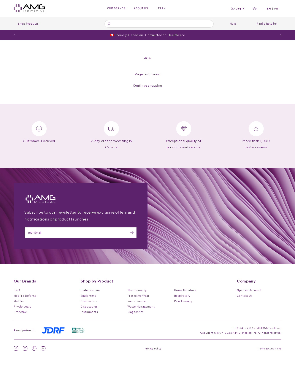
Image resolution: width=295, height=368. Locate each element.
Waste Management (141, 306)
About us (141, 8)
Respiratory (182, 296)
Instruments (89, 312)
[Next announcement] (281, 35)
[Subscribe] (132, 232)
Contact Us (244, 296)
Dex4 (17, 290)
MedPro (19, 301)
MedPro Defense (25, 296)
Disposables (89, 306)
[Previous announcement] (14, 35)
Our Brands (116, 8)
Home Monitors (185, 290)
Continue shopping (147, 85)
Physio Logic (22, 306)
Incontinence (136, 301)
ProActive (20, 312)
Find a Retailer (267, 23)
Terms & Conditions (269, 348)
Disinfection (89, 301)
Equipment (88, 296)
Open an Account (249, 290)
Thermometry (137, 290)
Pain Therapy (183, 301)
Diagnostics (135, 312)
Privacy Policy (153, 348)
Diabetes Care (90, 290)
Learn (161, 8)
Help (233, 23)
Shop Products (28, 23)
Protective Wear (138, 296)
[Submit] (110, 24)
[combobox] (159, 24)
